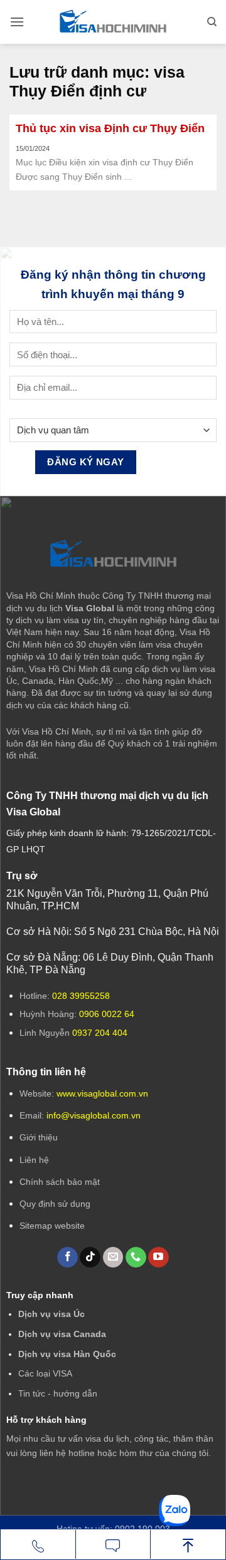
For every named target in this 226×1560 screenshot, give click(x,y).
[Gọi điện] (38, 1545)
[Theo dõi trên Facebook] (67, 1257)
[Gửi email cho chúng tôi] (113, 1257)
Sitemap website (52, 1226)
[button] (16, 21)
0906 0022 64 (106, 1014)
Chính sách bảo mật (59, 1182)
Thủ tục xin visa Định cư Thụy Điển (110, 128)
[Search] (212, 22)
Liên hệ (34, 1160)
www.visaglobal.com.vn (101, 1093)
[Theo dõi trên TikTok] (90, 1257)
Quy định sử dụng (54, 1204)
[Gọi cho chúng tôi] (136, 1257)
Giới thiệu (38, 1137)
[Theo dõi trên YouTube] (158, 1257)
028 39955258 (81, 996)
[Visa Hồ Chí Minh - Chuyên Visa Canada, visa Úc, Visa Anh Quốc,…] (113, 22)
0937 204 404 (99, 1033)
